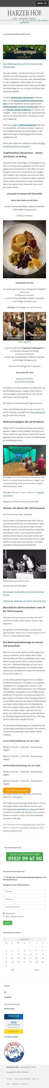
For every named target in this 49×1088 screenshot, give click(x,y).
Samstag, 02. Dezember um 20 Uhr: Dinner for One (24, 601)
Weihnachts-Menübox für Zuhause (21, 809)
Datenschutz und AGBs (22, 1079)
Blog (39, 824)
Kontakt (9, 1079)
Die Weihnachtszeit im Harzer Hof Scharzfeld (22, 65)
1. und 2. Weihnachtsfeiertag (23, 125)
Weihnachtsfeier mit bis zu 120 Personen (20, 106)
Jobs (8, 1084)
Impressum (24, 1084)
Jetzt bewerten (14, 1031)
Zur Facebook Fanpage (12, 1004)
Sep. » (37, 969)
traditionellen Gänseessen (22, 97)
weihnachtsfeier (16, 830)
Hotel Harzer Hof (14, 1027)
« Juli (12, 969)
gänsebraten (24, 827)
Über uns (35, 1079)
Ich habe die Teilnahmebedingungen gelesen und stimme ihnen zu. (24, 878)
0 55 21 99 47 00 (31, 20)
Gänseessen (34, 827)
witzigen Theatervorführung (18, 110)
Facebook (15, 1084)
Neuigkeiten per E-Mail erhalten (16, 885)
